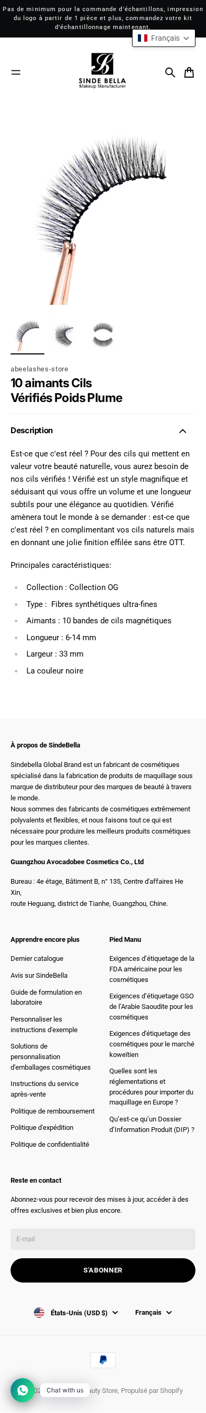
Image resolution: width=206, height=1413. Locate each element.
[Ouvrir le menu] (16, 72)
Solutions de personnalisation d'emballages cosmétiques (51, 1056)
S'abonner (103, 1270)
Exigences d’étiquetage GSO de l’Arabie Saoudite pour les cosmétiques (151, 1006)
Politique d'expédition (42, 1127)
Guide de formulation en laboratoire (46, 997)
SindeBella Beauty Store (82, 1391)
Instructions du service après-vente (45, 1089)
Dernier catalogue (37, 958)
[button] (164, 38)
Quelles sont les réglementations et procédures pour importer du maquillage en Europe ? (151, 1086)
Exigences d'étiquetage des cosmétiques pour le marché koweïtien (151, 1044)
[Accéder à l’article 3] (103, 334)
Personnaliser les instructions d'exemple (44, 1024)
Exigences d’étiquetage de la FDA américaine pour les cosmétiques (151, 969)
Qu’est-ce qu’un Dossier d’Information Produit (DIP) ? (151, 1124)
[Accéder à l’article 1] (27, 334)
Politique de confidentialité (50, 1144)
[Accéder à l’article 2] (65, 334)
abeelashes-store (40, 369)
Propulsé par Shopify (152, 1391)
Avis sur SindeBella (39, 975)
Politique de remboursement (53, 1111)
